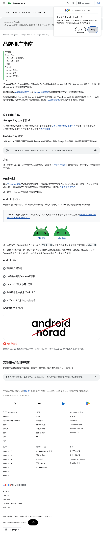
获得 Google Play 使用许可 (63, 126)
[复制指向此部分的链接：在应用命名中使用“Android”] (37, 292)
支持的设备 (46, 129)
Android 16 (7, 455)
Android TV (74, 432)
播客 (5, 441)
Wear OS (73, 420)
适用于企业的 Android (11, 420)
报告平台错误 (75, 451)
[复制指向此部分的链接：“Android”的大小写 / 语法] (34, 284)
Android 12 (7, 471)
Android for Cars (76, 428)
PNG (39, 238)
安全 (5, 424)
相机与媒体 (40, 428)
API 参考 (39, 459)
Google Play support (78, 459)
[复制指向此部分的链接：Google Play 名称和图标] (32, 120)
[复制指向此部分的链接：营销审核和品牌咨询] (32, 362)
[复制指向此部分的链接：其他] (10, 159)
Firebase (6, 499)
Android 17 (7, 451)
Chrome (6, 495)
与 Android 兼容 (14, 184)
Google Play (10, 13)
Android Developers (10, 35)
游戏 (38, 416)
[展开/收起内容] (13, 51)
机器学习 (39, 420)
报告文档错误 (75, 455)
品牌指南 (23, 516)
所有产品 (6, 507)
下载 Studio (40, 463)
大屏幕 (72, 416)
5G (37, 437)
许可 (16, 516)
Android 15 (7, 459)
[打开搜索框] (68, 3)
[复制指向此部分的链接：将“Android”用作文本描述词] (37, 300)
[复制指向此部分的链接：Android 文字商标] (25, 308)
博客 (5, 437)
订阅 (33, 522)
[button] (51, 268)
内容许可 (27, 391)
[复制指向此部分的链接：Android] (17, 178)
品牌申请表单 (54, 100)
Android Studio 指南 (44, 451)
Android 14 (7, 463)
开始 (93, 29)
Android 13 (7, 467)
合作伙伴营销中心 (23, 92)
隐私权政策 (40, 432)
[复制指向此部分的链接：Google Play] (22, 115)
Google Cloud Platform (12, 503)
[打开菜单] (4, 3)
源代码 (5, 428)
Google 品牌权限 (41, 92)
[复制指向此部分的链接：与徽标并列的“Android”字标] (37, 276)
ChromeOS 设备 (76, 424)
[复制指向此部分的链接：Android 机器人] (22, 199)
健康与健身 (40, 424)
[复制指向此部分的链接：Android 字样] (20, 260)
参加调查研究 (75, 463)
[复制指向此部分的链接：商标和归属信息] (24, 268)
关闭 (80, 29)
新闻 (5, 432)
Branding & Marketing (34, 13)
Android (6, 416)
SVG (43, 238)
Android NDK (41, 467)
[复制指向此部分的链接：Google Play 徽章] (25, 136)
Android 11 (7, 475)
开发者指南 (40, 455)
